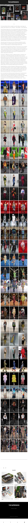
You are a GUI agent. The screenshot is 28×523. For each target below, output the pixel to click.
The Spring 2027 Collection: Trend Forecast (20, 485)
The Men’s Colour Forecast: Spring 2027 (7, 499)
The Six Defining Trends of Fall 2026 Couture (7, 485)
